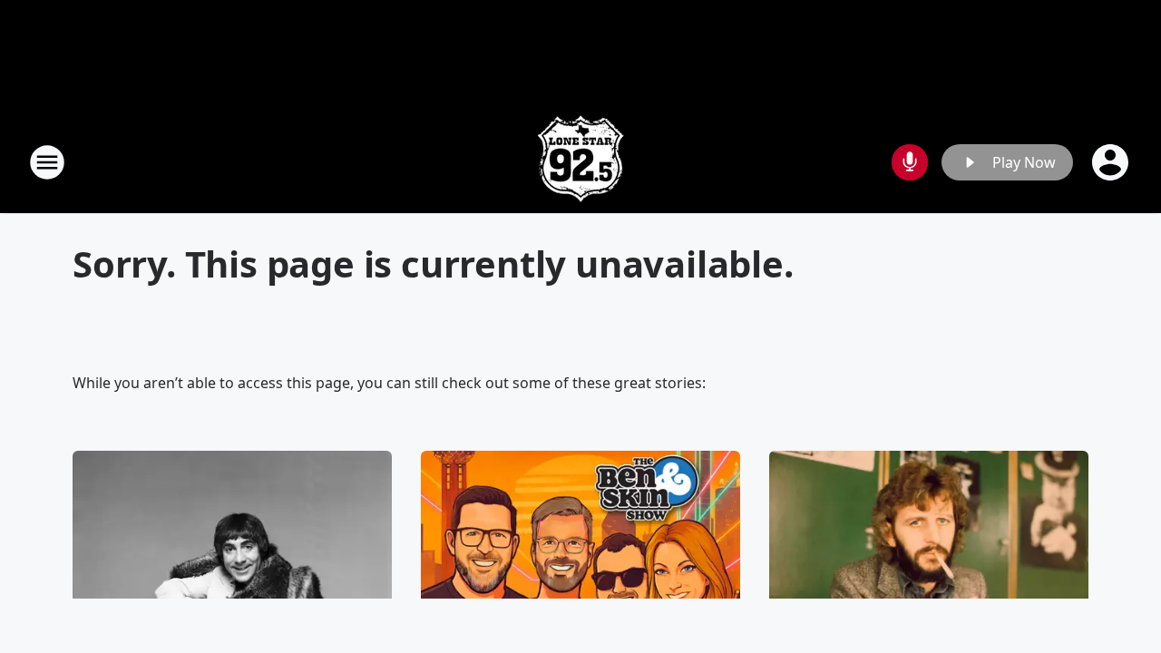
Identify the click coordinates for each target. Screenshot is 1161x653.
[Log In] (1112, 162)
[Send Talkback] (910, 162)
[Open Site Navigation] (47, 162)
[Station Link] (580, 162)
